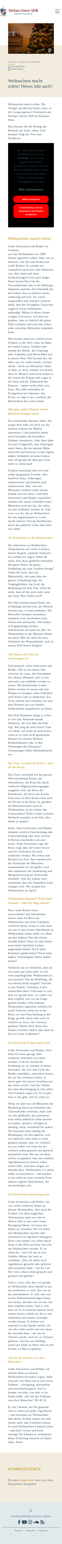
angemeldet (27, 1480)
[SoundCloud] (36, 1522)
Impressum (43, 1530)
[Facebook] (19, 1522)
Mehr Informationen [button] (31, 189)
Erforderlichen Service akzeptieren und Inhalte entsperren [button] (31, 211)
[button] (57, 11)
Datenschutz (30, 1530)
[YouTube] (24, 1522)
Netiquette (19, 1530)
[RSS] (42, 1522)
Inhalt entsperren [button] (31, 199)
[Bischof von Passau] (19, 11)
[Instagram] (30, 1522)
